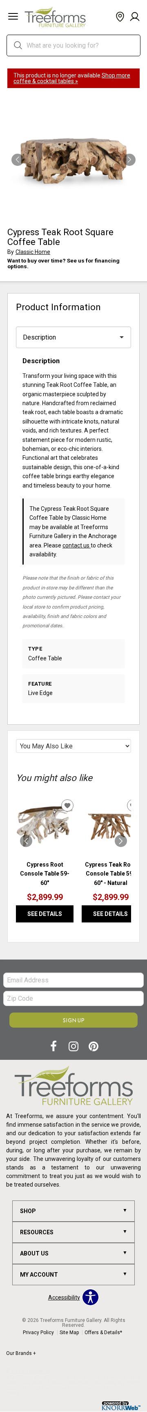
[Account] (134, 17)
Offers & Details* (103, 1332)
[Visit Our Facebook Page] (54, 1047)
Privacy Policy (38, 1332)
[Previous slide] (26, 841)
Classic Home (33, 252)
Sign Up (74, 1020)
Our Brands (21, 1353)
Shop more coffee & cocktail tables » (71, 78)
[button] (13, 17)
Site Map (69, 1332)
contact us (76, 545)
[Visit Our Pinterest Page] (93, 1047)
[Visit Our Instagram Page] (74, 1047)
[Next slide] (121, 841)
